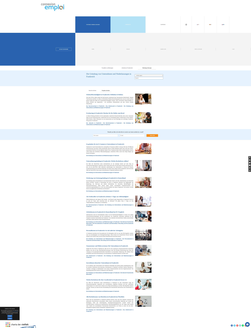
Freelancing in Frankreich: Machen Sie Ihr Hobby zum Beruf (105, 113)
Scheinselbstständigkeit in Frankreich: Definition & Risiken (104, 94)
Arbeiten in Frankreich (127, 68)
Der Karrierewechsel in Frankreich (95, 106)
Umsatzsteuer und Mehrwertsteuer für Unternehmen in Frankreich (107, 246)
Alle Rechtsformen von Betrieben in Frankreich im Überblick (105, 297)
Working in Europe (146, 68)
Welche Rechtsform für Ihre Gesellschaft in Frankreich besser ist (106, 280)
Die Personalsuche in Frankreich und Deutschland (105, 223)
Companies (163, 24)
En (223, 24)
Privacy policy (15, 311)
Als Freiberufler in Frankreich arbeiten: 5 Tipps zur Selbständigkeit (107, 196)
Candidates (128, 24)
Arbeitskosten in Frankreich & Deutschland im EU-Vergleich (105, 212)
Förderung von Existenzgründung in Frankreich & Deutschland (106, 178)
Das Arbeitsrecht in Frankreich (114, 106)
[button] (247, 324)
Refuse (9, 318)
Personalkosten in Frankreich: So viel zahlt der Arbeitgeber (104, 230)
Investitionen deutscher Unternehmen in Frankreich (102, 263)
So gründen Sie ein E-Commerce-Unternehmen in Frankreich (105, 144)
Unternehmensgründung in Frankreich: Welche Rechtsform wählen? (107, 161)
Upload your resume (63, 49)
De (211, 24)
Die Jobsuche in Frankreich (93, 123)
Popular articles (106, 90)
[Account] (186, 24)
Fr (198, 24)
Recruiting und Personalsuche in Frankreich (111, 240)
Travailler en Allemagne (107, 68)
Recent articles (92, 90)
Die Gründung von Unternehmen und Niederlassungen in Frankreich (102, 155)
